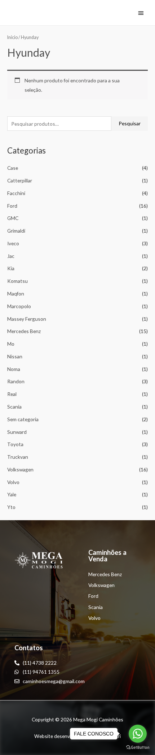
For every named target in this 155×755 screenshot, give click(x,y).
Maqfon (15, 293)
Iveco (13, 243)
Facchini (16, 193)
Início (12, 37)
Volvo (13, 482)
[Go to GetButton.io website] (137, 747)
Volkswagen (20, 469)
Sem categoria (23, 419)
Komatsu (17, 281)
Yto (11, 507)
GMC (12, 218)
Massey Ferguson (26, 319)
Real (12, 394)
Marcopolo (19, 306)
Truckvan (17, 457)
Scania (14, 407)
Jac (10, 256)
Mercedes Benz (24, 331)
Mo (10, 344)
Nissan (14, 356)
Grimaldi (16, 231)
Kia (10, 268)
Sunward (17, 432)
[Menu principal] (141, 13)
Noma (13, 369)
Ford (12, 206)
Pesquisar (130, 123)
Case (12, 168)
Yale (11, 494)
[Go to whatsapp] (138, 734)
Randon (16, 381)
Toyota (15, 444)
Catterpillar (19, 180)
